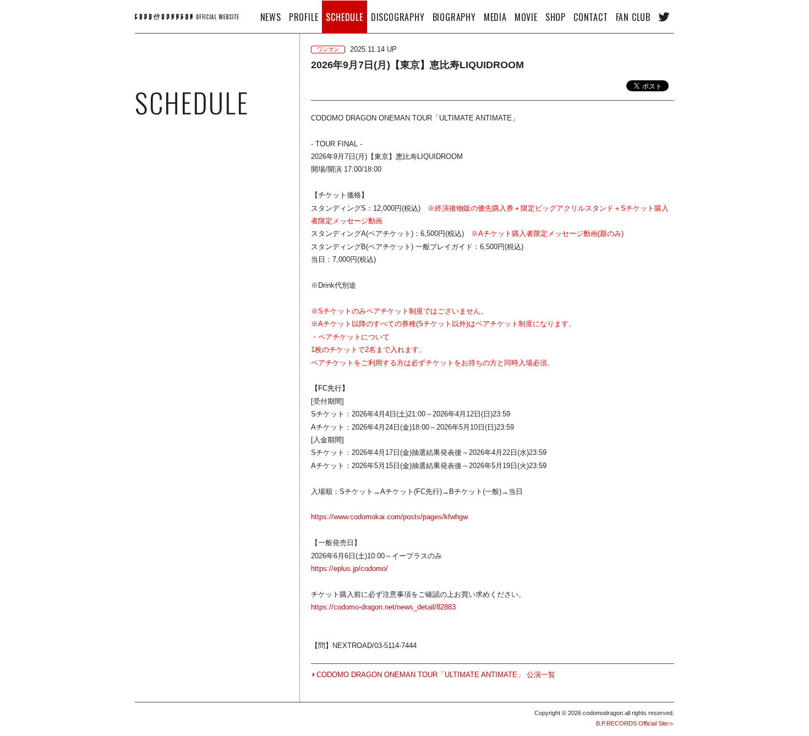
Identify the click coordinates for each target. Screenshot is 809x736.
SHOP (555, 17)
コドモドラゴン (187, 16)
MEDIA (495, 17)
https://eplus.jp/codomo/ (349, 568)
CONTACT (590, 17)
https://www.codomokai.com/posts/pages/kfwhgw (389, 517)
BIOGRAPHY (454, 17)
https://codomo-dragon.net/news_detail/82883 (383, 607)
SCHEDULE (344, 17)
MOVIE (526, 17)
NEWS (270, 17)
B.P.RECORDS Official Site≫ (635, 723)
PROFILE (304, 17)
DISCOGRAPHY (398, 17)
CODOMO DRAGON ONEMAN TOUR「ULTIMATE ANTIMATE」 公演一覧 (435, 675)
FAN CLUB (633, 17)
